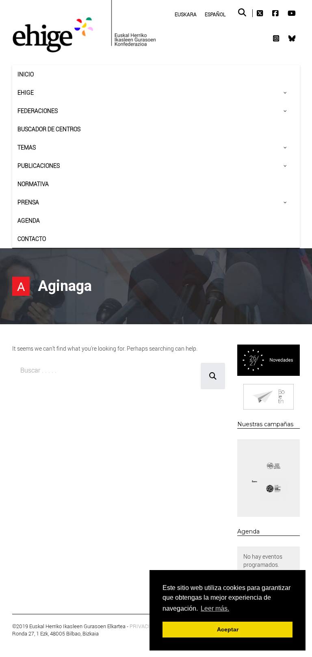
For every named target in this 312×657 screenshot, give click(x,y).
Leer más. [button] (215, 608)
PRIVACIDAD (145, 626)
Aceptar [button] (227, 629)
